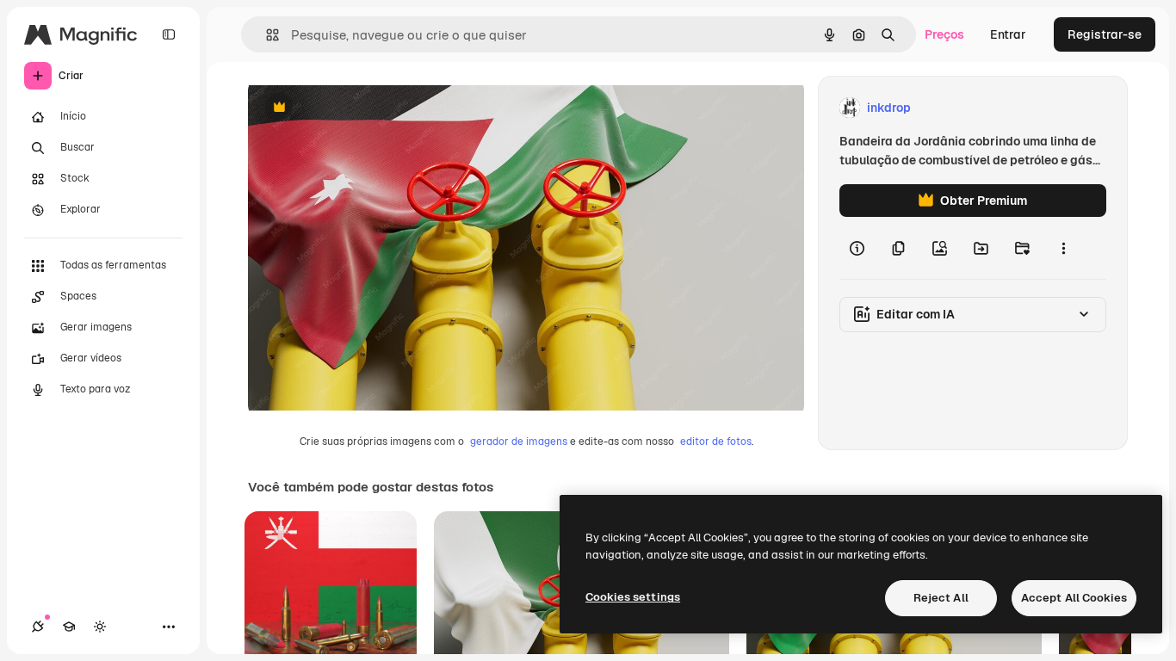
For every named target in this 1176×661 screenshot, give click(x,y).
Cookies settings (632, 597)
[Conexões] (38, 626)
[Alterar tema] (100, 626)
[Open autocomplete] (265, 34)
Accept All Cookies (1074, 597)
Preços (944, 34)
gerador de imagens (518, 441)
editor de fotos (716, 441)
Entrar (1008, 34)
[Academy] (69, 626)
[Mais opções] (1063, 248)
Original (358, 108)
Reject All (941, 597)
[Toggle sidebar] (169, 34)
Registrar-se (1105, 34)
